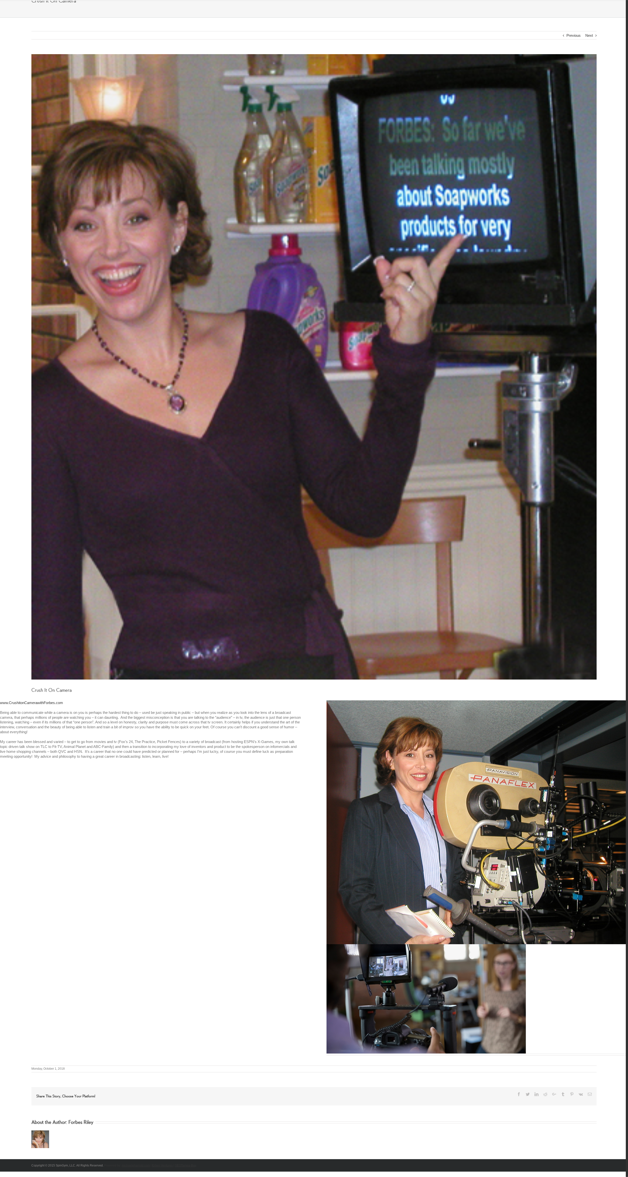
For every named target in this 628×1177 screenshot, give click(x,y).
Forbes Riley (80, 1119)
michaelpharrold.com (136, 1162)
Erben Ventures (162, 1162)
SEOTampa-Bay (185, 1162)
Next (587, 35)
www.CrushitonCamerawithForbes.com (31, 700)
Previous (571, 35)
